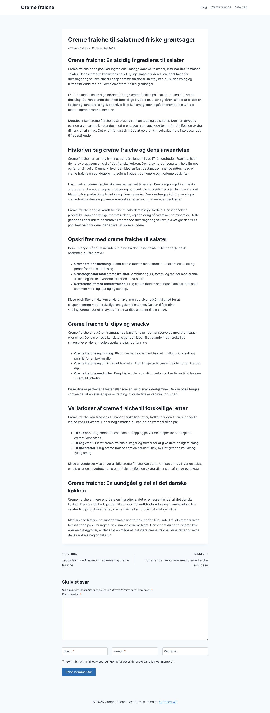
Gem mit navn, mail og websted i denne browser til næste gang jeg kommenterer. (120, 661)
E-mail (120, 651)
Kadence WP (168, 702)
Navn (69, 651)
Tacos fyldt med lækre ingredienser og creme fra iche (95, 559)
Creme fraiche (220, 7)
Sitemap (241, 7)
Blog (203, 7)
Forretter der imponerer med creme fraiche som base (176, 559)
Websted (170, 651)
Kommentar (72, 594)
